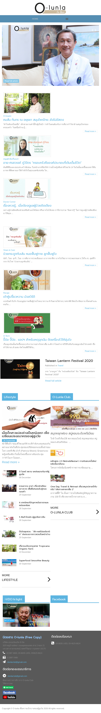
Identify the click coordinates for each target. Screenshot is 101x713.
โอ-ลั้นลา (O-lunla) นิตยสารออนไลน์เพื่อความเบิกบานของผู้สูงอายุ (50, 8)
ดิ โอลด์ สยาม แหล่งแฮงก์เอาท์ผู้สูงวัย (34, 460)
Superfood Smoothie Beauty (34, 547)
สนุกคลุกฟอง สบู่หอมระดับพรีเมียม (72, 420)
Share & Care (9, 237)
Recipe (6, 280)
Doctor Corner (9, 189)
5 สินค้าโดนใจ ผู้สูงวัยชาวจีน (32, 504)
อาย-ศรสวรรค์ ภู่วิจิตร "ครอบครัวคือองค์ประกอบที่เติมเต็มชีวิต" (42, 150)
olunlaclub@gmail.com (17, 649)
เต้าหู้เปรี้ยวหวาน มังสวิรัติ (19, 284)
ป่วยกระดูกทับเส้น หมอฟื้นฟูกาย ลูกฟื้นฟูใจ (30, 241)
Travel (60, 352)
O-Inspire (7, 103)
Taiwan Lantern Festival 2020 (69, 348)
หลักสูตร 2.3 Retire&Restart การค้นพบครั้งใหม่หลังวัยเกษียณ (73, 449)
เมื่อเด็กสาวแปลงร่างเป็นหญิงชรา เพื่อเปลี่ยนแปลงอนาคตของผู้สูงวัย (25, 422)
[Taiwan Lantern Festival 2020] (20, 356)
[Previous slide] (92, 28)
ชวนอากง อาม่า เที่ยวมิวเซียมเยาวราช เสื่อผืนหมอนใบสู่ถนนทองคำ (33, 476)
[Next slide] (95, 28)
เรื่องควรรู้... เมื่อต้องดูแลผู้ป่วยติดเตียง (27, 193)
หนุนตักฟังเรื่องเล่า (11, 146)
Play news (10, 608)
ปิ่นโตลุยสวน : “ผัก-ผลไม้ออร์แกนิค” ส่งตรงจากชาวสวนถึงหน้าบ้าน (34, 520)
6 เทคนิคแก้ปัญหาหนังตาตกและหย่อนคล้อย (34, 491)
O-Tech (6, 323)
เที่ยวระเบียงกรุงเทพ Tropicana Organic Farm (34, 534)
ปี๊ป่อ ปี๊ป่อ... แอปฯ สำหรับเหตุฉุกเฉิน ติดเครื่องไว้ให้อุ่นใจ (37, 327)
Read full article (11, 69)
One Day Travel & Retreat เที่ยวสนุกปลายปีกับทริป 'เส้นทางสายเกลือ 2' (73, 475)
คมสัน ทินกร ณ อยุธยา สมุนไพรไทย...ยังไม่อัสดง (33, 107)
